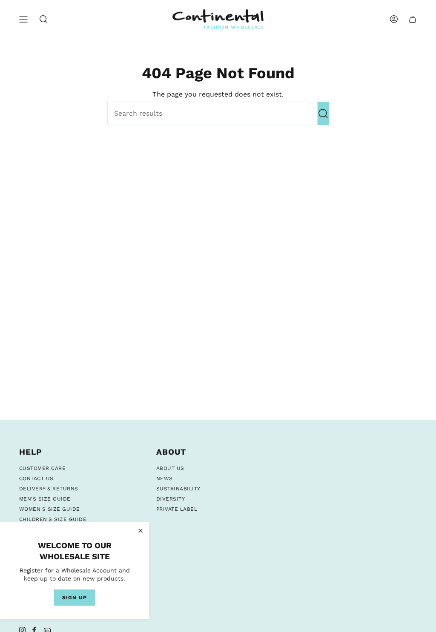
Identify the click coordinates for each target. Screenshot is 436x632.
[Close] (140, 531)
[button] (43, 19)
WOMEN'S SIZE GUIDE (49, 509)
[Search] (323, 113)
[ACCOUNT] (394, 19)
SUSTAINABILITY (178, 489)
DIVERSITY (170, 499)
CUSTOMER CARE (42, 468)
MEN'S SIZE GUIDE (45, 499)
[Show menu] (23, 19)
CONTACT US (36, 478)
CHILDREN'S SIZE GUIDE (52, 519)
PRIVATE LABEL (176, 509)
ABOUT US (170, 468)
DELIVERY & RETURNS (48, 489)
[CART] (412, 19)
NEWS (164, 478)
